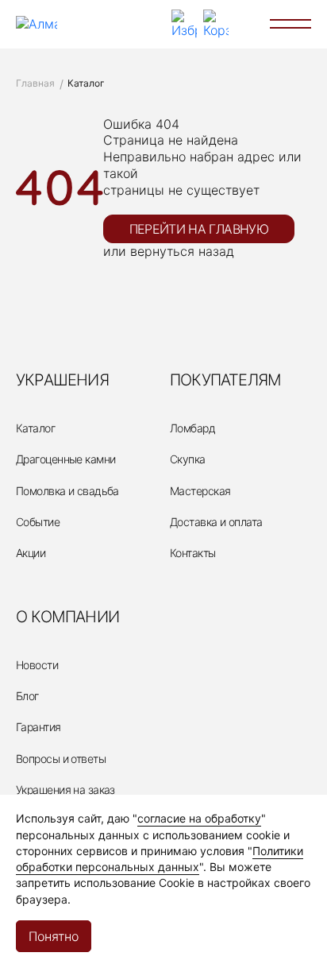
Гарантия (38, 727)
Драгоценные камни (65, 459)
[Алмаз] (36, 24)
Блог (27, 696)
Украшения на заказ (65, 789)
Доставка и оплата (216, 522)
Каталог (35, 428)
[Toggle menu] (290, 24)
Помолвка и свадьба (67, 491)
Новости (37, 665)
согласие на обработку (199, 818)
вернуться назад (182, 251)
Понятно (54, 936)
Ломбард (192, 428)
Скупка (188, 459)
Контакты (193, 553)
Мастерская (200, 491)
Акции (30, 553)
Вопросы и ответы (61, 758)
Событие (38, 522)
